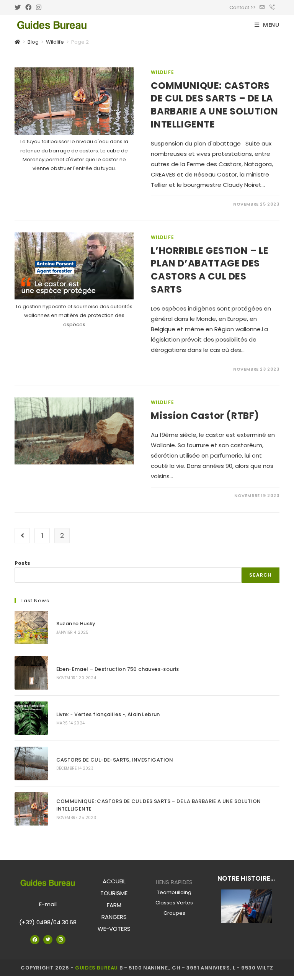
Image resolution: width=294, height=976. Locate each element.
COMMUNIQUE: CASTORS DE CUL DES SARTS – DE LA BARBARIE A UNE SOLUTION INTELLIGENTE (214, 105)
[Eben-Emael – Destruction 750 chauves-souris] (31, 672)
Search (260, 575)
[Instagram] (60, 939)
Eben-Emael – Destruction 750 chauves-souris (117, 669)
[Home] (17, 42)
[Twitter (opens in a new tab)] (19, 7)
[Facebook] (34, 939)
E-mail (48, 904)
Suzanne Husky (76, 623)
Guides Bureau (96, 967)
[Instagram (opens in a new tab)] (39, 7)
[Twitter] (47, 939)
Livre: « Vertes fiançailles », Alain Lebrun (108, 714)
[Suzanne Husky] (31, 627)
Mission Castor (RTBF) (205, 415)
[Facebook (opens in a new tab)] (28, 7)
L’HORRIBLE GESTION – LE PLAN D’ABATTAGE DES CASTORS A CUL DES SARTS (209, 270)
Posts (22, 563)
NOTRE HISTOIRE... (246, 878)
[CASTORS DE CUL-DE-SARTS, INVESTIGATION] (31, 763)
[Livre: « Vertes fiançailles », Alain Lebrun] (31, 718)
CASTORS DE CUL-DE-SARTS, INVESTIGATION (114, 759)
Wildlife (162, 72)
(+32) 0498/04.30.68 (48, 922)
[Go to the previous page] (22, 535)
